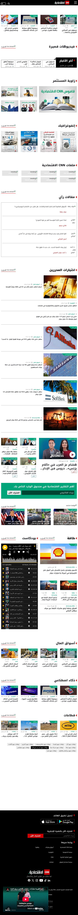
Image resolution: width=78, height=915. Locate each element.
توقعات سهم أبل (71, 744)
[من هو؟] (28, 106)
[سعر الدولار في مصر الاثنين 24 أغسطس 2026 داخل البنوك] (48, 653)
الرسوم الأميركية (19, 510)
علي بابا (74, 328)
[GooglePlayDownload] (66, 822)
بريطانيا (35, 722)
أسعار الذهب (33, 650)
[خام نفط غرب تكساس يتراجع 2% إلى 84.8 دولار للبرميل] (60, 418)
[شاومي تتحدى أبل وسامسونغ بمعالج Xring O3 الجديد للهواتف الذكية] (9, 19)
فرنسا (34, 459)
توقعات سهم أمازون (27, 744)
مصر (34, 439)
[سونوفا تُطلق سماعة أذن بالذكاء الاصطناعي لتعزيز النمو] (29, 19)
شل (75, 545)
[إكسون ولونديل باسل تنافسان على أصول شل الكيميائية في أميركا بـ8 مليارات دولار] (58, 554)
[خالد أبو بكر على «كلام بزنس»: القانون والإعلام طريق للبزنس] (28, 441)
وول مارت (47, 510)
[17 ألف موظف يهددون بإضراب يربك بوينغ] (9, 725)
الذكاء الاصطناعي (32, 687)
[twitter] (49, 880)
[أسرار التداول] (28, 91)
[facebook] (29, 880)
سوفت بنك (73, 381)
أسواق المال (36, 284)
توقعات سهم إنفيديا (58, 744)
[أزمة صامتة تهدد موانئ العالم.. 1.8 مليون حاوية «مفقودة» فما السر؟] (29, 725)
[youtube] (41, 880)
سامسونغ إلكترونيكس (70, 355)
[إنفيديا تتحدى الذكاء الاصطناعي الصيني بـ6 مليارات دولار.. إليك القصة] (9, 690)
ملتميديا (72, 461)
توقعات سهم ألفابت (13, 744)
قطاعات (73, 732)
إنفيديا (16, 687)
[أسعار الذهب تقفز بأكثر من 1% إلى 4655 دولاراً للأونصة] (60, 286)
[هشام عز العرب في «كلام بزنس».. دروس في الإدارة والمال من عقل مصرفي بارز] (58, 448)
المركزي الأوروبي (71, 16)
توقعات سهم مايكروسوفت (43, 744)
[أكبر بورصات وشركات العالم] (9, 91)
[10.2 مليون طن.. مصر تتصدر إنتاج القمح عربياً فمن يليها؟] (48, 725)
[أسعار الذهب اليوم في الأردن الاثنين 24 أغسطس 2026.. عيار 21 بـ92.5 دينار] (9, 653)
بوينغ (16, 722)
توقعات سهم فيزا (51, 750)
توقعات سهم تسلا (71, 747)
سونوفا (35, 16)
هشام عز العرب (72, 439)
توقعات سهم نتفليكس (23, 747)
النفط (55, 582)
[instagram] (37, 880)
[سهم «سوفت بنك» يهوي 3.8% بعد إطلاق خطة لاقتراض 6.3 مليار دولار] (60, 391)
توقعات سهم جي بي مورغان (40, 747)
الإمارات (15, 439)
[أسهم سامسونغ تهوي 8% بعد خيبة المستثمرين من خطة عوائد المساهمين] (60, 364)
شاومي (16, 16)
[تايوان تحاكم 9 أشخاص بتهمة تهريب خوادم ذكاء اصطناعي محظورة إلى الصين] (48, 19)
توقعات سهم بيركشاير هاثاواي (67, 750)
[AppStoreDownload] (48, 822)
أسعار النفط (73, 408)
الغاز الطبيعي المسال (11, 459)
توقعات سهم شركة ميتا (56, 747)
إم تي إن (74, 722)
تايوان (55, 16)
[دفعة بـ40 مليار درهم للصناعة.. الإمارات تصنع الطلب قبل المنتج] (9, 441)
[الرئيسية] (61, 3)
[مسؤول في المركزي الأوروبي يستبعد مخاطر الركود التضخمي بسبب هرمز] (68, 19)
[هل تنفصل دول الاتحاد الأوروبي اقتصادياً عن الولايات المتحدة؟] (28, 461)
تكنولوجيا (52, 26)
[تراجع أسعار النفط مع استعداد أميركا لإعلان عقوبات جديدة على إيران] (48, 585)
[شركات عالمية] (9, 106)
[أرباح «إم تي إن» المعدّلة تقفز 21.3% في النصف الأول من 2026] (68, 725)
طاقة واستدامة (36, 418)
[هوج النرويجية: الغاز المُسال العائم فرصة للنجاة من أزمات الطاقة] (9, 461)
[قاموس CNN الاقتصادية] (58, 99)
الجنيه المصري (53, 650)
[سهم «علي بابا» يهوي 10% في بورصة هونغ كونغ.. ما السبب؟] (60, 337)
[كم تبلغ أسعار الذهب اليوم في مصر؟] (29, 653)
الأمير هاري (73, 510)
